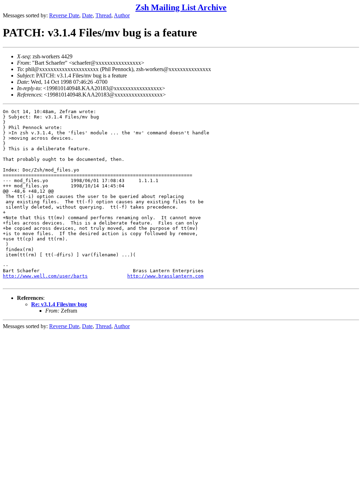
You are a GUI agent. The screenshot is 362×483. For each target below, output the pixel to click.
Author (122, 15)
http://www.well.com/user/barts (45, 276)
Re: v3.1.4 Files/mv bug (59, 304)
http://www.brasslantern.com (165, 276)
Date (87, 15)
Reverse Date (64, 15)
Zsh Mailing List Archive (181, 7)
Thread (103, 15)
